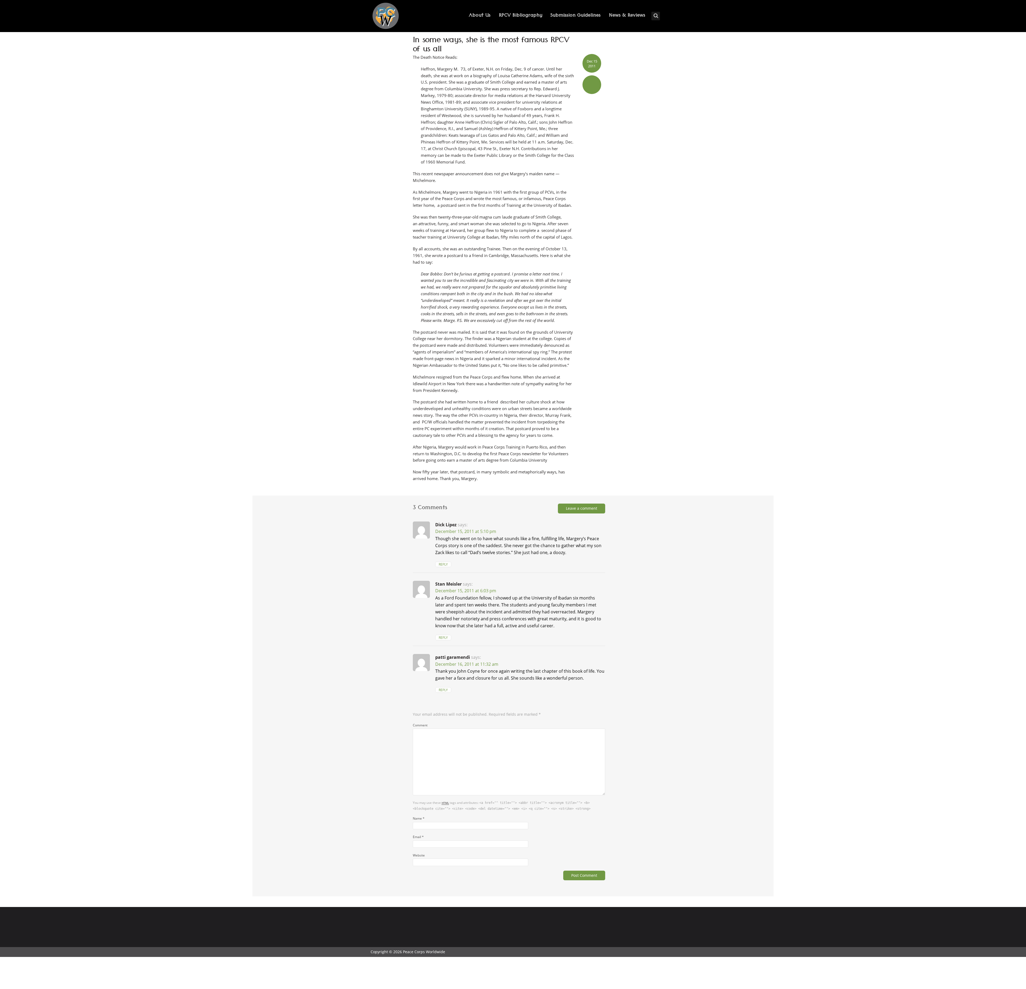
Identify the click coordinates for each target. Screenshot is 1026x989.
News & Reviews (627, 16)
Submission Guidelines (575, 16)
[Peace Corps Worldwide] (386, 16)
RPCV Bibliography (520, 16)
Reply (443, 564)
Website (419, 855)
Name (419, 818)
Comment (420, 725)
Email (418, 837)
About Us (480, 16)
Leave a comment (581, 508)
